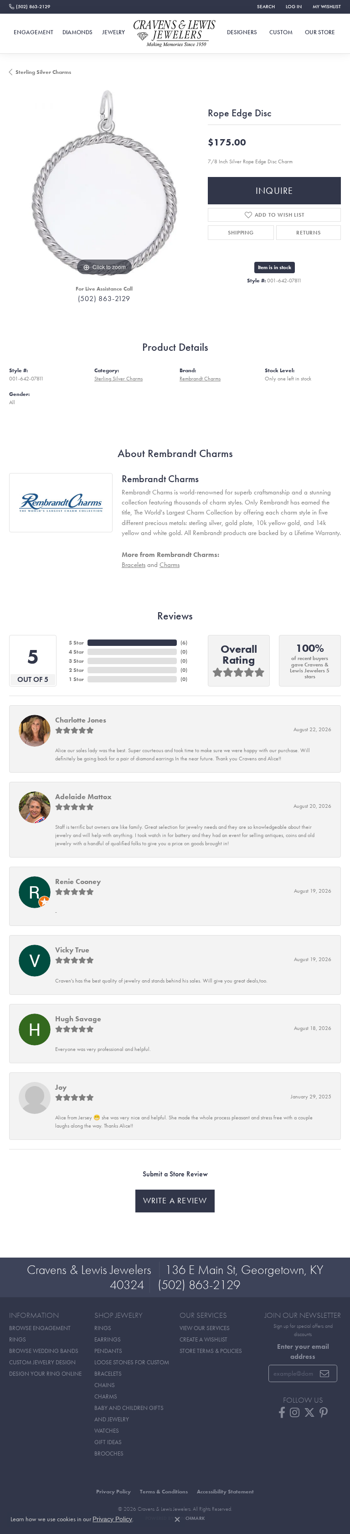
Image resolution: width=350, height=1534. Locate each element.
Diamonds (77, 32)
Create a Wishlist (203, 1339)
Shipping (240, 232)
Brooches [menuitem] (109, 1453)
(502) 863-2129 (104, 298)
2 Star (76, 670)
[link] (29, 7)
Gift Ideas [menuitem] (108, 1442)
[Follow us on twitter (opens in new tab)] (309, 1412)
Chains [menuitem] (104, 1385)
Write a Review (175, 1201)
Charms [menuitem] (105, 1396)
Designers (242, 32)
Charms (170, 564)
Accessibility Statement (225, 1491)
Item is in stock (274, 267)
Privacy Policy (113, 1491)
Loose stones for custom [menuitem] (131, 1362)
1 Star (76, 679)
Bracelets (133, 564)
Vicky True (72, 950)
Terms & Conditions (164, 1491)
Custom (281, 32)
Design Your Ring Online (45, 1374)
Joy (61, 1087)
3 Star (76, 661)
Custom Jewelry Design (42, 1362)
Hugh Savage (78, 1019)
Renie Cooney (78, 881)
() (183, 642)
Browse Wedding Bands (43, 1351)
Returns (308, 232)
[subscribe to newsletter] (325, 1373)
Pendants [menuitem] (108, 1351)
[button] (265, 7)
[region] (104, 183)
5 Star (76, 642)
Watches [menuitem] (106, 1431)
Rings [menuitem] (102, 1328)
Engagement (33, 32)
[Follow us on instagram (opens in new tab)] (294, 1412)
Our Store (320, 32)
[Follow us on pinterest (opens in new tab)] (323, 1412)
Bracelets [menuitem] (108, 1374)
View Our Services (205, 1328)
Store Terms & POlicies (211, 1351)
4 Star (76, 651)
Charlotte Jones (80, 720)
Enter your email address (303, 1351)
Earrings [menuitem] (107, 1339)
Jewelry (113, 32)
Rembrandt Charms (200, 378)
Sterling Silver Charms (43, 72)
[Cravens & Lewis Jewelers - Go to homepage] (175, 34)
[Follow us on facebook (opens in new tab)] (281, 1412)
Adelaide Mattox (83, 796)
